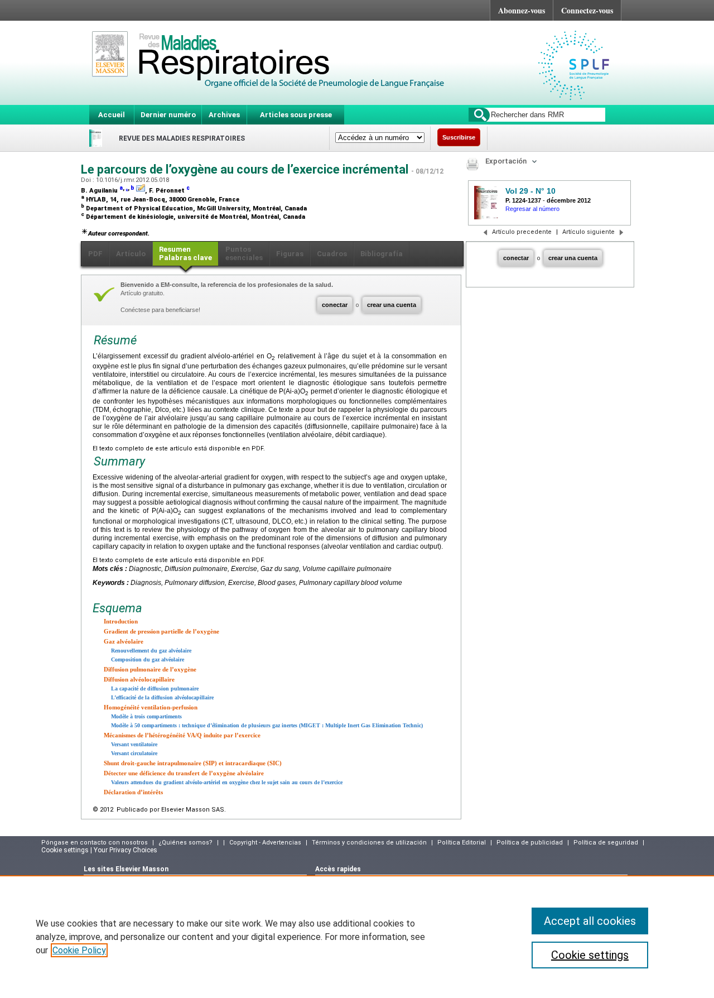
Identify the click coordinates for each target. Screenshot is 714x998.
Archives (224, 115)
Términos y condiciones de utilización (369, 842)
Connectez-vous (587, 10)
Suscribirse (458, 137)
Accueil (111, 115)
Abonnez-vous (521, 10)
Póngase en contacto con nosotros (94, 842)
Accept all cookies (590, 921)
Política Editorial (461, 842)
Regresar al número (532, 208)
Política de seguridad (605, 842)
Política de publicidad (529, 842)
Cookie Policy (79, 950)
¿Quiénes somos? (185, 842)
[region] (357, 936)
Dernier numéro (168, 115)
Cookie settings (590, 955)
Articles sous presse (296, 115)
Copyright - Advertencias (265, 842)
